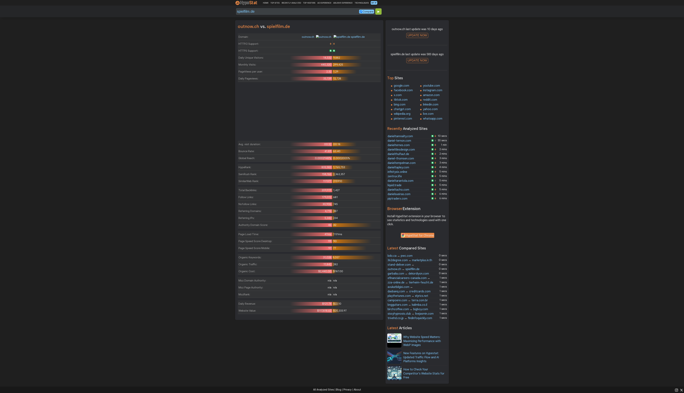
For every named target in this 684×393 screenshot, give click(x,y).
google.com (401, 85)
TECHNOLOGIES (362, 3)
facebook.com (403, 90)
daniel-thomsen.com (401, 158)
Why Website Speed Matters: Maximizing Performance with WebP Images (422, 341)
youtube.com (431, 85)
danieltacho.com (398, 190)
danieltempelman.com (402, 163)
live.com (428, 114)
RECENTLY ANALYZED (291, 3)
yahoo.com (430, 109)
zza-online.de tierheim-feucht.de (410, 282)
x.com (398, 95)
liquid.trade (394, 185)
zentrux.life (395, 176)
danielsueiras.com (399, 194)
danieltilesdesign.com (401, 149)
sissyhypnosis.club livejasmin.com (411, 314)
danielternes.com (399, 145)
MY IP (374, 3)
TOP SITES (274, 3)
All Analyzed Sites (323, 389)
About (357, 389)
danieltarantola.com (400, 181)
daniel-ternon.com (399, 141)
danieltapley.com (398, 167)
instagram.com (432, 90)
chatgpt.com (402, 109)
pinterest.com (403, 118)
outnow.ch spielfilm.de (403, 269)
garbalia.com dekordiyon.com (408, 273)
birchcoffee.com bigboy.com (408, 309)
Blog (338, 389)
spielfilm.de (357, 36)
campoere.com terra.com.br (408, 300)
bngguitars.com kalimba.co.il (407, 305)
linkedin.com (430, 104)
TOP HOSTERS (309, 3)
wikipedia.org (402, 114)
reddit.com (430, 100)
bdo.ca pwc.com (400, 256)
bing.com (399, 104)
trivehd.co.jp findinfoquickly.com (410, 318)
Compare (368, 11)
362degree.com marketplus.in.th (410, 260)
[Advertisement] (309, 112)
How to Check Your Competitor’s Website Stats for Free (423, 373)
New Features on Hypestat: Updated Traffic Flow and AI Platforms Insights (421, 357)
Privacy (347, 389)
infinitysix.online (397, 172)
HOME (265, 3)
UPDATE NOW (417, 35)
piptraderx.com (397, 198)
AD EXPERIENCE (324, 3)
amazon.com (431, 95)
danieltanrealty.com (400, 136)
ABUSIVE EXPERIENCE (343, 3)
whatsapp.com (432, 118)
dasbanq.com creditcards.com (409, 291)
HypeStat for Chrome (420, 235)
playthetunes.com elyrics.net (408, 296)
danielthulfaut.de (398, 154)
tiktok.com (401, 100)
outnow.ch (308, 36)
